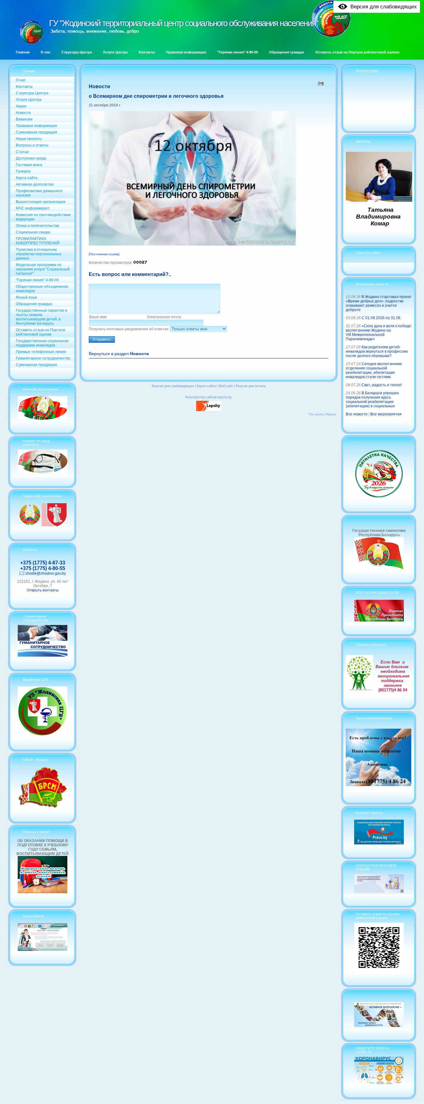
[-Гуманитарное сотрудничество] (42, 655)
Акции (21, 106)
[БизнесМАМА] (42, 950)
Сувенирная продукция (36, 132)
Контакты (24, 86)
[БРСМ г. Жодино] (42, 807)
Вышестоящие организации (40, 202)
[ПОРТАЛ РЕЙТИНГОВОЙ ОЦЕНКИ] (379, 891)
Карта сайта (27, 178)
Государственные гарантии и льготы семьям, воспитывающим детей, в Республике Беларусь (41, 317)
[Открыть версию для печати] (321, 83)
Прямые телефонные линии (41, 352)
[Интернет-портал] (379, 843)
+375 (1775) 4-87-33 (42, 562)
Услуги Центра (29, 99)
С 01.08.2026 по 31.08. (381, 318)
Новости (23, 113)
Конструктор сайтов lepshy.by (208, 397)
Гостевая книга (29, 165)
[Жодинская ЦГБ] (42, 735)
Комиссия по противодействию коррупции (43, 217)
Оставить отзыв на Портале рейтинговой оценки (40, 332)
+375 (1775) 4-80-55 (42, 568)
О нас (21, 80)
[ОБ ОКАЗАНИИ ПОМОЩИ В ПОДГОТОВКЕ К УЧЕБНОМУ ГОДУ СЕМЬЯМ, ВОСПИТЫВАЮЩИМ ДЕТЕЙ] (42, 892)
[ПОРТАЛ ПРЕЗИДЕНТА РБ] (379, 620)
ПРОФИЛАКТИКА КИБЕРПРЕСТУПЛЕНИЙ (38, 241)
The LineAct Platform (322, 414)
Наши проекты (29, 139)
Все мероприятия (386, 414)
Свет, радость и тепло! (382, 385)
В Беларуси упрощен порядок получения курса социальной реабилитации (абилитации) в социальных (372, 399)
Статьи (22, 152)
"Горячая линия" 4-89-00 (37, 280)
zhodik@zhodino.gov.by (45, 573)
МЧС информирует (33, 208)
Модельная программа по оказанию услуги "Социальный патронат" (43, 269)
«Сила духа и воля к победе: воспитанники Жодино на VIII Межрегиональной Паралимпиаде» (379, 332)
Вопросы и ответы (32, 145)
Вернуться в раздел (119, 353)
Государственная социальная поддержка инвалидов (42, 343)
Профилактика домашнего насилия (39, 193)
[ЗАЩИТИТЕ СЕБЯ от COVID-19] (379, 1083)
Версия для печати (251, 386)
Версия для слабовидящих (173, 386)
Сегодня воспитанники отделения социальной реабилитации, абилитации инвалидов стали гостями (374, 370)
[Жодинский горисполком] (42, 525)
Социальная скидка (33, 232)
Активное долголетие (35, 184)
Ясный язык (26, 297)
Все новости (357, 414)
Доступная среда (31, 158)
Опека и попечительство (37, 226)
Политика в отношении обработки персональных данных (38, 253)
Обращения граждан (34, 304)
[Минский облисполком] (42, 418)
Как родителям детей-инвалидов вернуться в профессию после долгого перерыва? (377, 351)
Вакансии (24, 119)
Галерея (23, 171)
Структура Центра (32, 93)
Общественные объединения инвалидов (42, 288)
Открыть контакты (43, 590)
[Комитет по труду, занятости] (42, 472)
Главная (29, 71)
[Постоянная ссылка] (104, 254)
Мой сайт (226, 386)
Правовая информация (36, 126)
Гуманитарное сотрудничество (43, 358)
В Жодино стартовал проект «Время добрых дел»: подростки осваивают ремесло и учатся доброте (379, 303)
